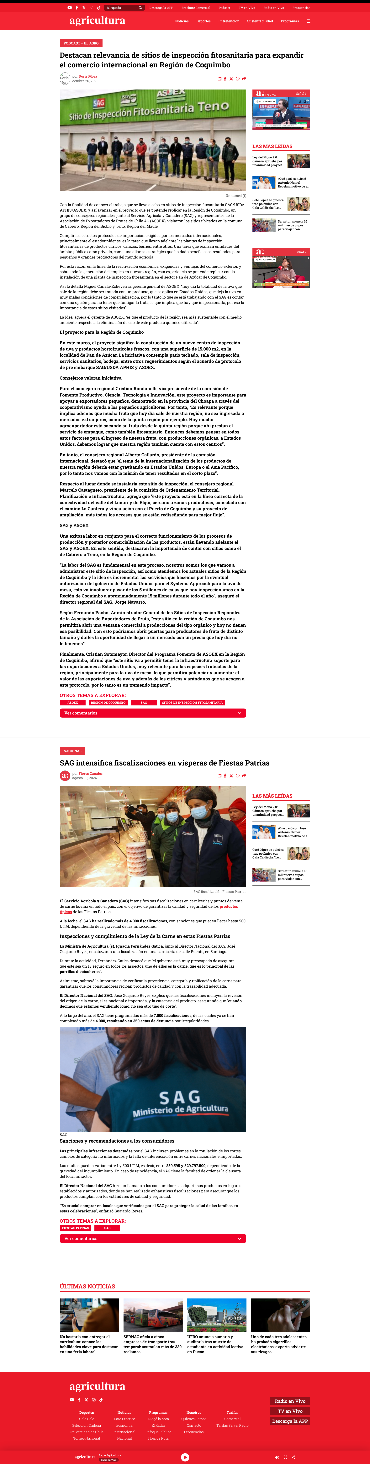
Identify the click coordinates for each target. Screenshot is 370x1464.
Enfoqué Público (158, 1432)
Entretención (229, 21)
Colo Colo (86, 1418)
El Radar (158, 1425)
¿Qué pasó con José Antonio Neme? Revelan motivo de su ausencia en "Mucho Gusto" (293, 182)
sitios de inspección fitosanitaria (192, 702)
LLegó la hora (158, 1418)
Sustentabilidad (260, 21)
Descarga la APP (161, 8)
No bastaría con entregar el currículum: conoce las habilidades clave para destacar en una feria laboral (89, 1344)
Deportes (203, 21)
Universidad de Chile (86, 1432)
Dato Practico (124, 1418)
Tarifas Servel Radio (232, 1425)
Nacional (73, 751)
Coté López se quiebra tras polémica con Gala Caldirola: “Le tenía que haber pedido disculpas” (268, 204)
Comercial (232, 1418)
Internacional (124, 1432)
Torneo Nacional (86, 1438)
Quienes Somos (193, 1418)
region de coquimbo (108, 702)
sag (144, 702)
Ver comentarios (80, 713)
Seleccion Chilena (86, 1425)
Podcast (224, 7)
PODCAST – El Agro (81, 43)
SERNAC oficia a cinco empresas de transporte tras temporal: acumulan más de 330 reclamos (153, 1344)
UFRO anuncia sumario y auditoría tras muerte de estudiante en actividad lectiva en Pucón (215, 1344)
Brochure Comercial (196, 7)
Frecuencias (301, 7)
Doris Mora (88, 76)
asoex (72, 702)
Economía (124, 1425)
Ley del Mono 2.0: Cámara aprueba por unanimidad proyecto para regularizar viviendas (268, 161)
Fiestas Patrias (75, 1228)
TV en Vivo (247, 7)
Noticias (182, 21)
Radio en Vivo (274, 7)
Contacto (194, 1425)
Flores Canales (91, 773)
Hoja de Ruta (158, 1438)
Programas (290, 21)
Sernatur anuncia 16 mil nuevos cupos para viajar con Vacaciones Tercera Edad (292, 225)
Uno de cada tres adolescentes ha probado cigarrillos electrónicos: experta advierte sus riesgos (279, 1344)
